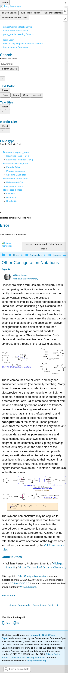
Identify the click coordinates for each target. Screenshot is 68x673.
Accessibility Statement (33, 657)
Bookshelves (36, 255)
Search (6, 669)
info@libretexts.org (36, 660)
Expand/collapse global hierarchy (5, 255)
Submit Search (9, 68)
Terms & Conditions (11, 657)
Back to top (7, 595)
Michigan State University (25, 279)
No (18, 623)
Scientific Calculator (16, 174)
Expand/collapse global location (64, 254)
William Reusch (20, 275)
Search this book (8, 58)
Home (16, 255)
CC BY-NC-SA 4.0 (19, 583)
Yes (7, 623)
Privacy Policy (53, 654)
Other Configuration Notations (33, 576)
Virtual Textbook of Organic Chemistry (42, 567)
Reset (5, 90)
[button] (11, 197)
